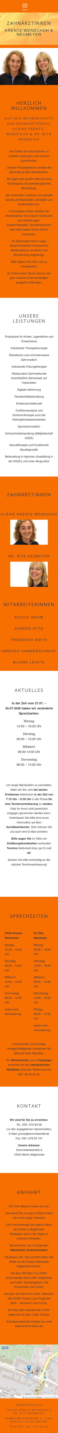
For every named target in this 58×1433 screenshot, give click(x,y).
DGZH (17, 461)
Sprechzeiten (42, 1129)
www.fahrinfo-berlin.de (28, 1326)
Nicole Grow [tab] (29, 617)
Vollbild (5, 1348)
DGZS (28, 438)
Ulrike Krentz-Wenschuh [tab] (29, 514)
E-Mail (32, 831)
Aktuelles (37, 1053)
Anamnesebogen (37, 278)
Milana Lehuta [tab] (29, 662)
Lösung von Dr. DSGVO (51, 1397)
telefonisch (26, 794)
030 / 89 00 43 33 (28, 1074)
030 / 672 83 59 (32, 1124)
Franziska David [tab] (29, 639)
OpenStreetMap (31, 1397)
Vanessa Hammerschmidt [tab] (29, 651)
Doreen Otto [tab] (29, 628)
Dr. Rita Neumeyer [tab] (29, 556)
